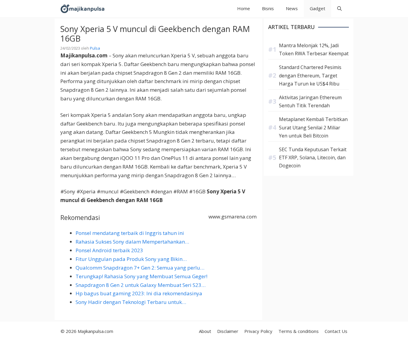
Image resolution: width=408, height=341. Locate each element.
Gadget (317, 8)
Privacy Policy (258, 331)
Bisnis (268, 8)
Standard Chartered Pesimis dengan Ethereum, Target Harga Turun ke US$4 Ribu (310, 75)
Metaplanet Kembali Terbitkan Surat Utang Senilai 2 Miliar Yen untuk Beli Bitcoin (313, 127)
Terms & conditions (298, 331)
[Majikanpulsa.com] (82, 8)
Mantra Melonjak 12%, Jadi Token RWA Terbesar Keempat (314, 49)
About (205, 331)
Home (243, 8)
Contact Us (336, 331)
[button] (339, 8)
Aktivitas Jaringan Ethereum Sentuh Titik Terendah (310, 101)
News (292, 8)
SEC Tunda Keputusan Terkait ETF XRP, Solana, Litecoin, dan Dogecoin (312, 157)
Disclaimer (227, 331)
